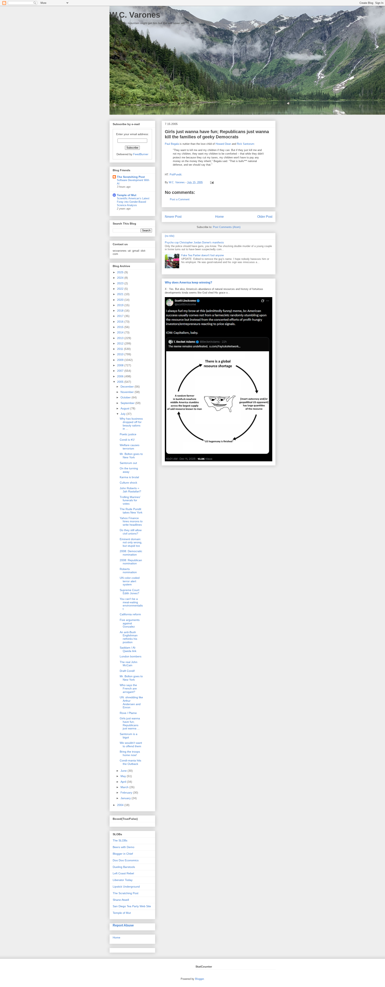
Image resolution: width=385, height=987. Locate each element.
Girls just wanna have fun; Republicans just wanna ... (130, 723)
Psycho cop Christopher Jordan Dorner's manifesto (194, 242)
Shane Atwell (121, 899)
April (124, 781)
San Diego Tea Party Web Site (132, 906)
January (126, 798)
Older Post (264, 216)
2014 (120, 332)
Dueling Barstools (124, 867)
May (124, 776)
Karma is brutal (129, 477)
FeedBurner (140, 154)
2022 (120, 288)
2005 (120, 381)
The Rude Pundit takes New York (131, 510)
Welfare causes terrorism (129, 446)
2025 (120, 272)
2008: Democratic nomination (131, 553)
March (125, 787)
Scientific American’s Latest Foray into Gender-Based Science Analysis (133, 202)
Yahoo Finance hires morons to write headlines (131, 521)
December (128, 386)
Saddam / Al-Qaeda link (128, 649)
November (128, 392)
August (125, 408)
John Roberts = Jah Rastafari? (130, 490)
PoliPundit (175, 174)
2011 (120, 348)
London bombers (130, 656)
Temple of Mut (126, 195)
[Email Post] (211, 182)
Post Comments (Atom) (226, 227)
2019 (120, 305)
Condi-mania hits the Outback (130, 762)
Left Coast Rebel (123, 873)
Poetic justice (128, 434)
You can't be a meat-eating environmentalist (131, 603)
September (128, 403)
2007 (120, 370)
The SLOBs (120, 840)
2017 (120, 316)
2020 (120, 299)
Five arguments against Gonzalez (130, 623)
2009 (120, 359)
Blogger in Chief (123, 853)
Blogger (199, 978)
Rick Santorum (245, 143)
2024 (120, 277)
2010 (120, 354)
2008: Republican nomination (131, 562)
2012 (120, 343)
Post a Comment (179, 199)
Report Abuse (123, 925)
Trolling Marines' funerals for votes (130, 500)
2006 (120, 376)
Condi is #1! (127, 439)
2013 (120, 338)
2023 (120, 283)
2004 (120, 805)
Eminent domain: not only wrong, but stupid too (131, 543)
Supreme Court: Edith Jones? (130, 591)
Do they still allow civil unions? (131, 531)
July (123, 413)
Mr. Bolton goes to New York (131, 455)
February (127, 792)
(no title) (169, 235)
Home (219, 216)
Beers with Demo (123, 847)
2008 (120, 365)
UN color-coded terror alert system (130, 581)
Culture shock (128, 482)
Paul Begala (172, 143)
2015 (120, 327)
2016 (120, 321)
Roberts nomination (128, 570)
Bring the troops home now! (130, 753)
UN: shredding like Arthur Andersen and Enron (131, 702)
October (126, 397)
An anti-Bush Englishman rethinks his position (129, 637)
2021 (120, 294)
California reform (130, 614)
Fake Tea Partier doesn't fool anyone (202, 255)
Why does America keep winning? (188, 282)
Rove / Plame (128, 713)
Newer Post (173, 216)
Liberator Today (123, 880)
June (124, 770)
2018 (120, 310)
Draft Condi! (127, 670)
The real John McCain (128, 663)
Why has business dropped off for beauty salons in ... (131, 423)
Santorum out (128, 463)
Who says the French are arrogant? (128, 688)
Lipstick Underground (126, 886)
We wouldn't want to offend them (131, 744)
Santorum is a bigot (128, 735)
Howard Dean (223, 143)
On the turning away (129, 470)
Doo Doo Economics (126, 860)
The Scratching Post (131, 176)
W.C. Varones (134, 14)
